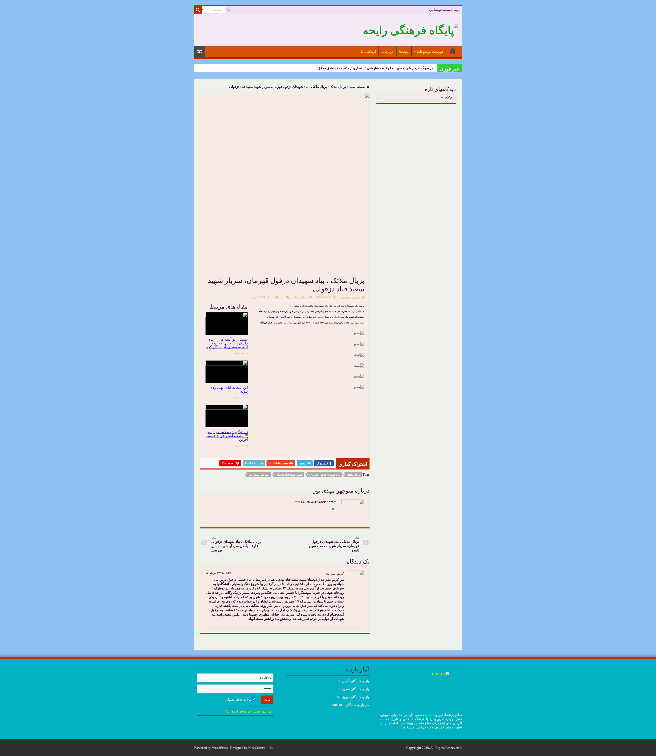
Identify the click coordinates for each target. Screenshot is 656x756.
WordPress (220, 748)
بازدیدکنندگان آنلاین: (354, 681)
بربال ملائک (353, 474)
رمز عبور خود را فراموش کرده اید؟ (249, 711)
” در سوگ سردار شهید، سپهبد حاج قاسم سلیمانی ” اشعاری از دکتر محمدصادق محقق (376, 68)
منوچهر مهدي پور (259, 474)
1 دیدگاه (279, 297)
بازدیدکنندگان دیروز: (355, 697)
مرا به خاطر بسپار (239, 699)
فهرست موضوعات (430, 52)
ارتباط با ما (368, 52)
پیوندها (404, 52)
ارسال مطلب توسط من (444, 10)
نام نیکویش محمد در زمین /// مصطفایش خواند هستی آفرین (227, 436)
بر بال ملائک (338, 87)
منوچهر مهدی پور (350, 297)
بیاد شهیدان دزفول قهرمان (324, 474)
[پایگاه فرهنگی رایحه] (410, 29)
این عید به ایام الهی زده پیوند (229, 389)
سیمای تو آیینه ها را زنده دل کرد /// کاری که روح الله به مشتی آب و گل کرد (227, 343)
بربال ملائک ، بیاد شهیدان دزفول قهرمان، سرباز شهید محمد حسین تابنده (334, 544)
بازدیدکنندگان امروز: (354, 689)
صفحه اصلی (452, 51)
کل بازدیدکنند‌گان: (356, 705)
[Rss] (229, 10)
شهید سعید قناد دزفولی (289, 474)
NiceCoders (256, 748)
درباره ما (388, 52)
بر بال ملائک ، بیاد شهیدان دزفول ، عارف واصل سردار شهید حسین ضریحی (236, 544)
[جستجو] (198, 10)
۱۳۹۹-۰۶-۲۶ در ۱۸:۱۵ (218, 573)
